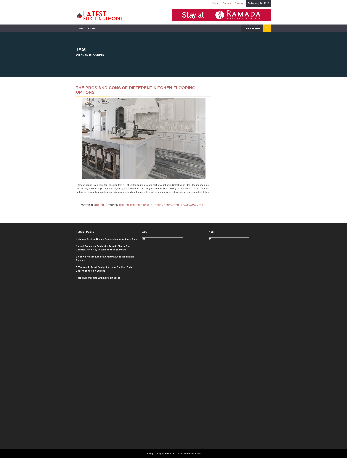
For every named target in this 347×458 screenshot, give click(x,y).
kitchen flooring (140, 205)
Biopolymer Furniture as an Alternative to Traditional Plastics (105, 258)
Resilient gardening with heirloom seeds (98, 278)
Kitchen (99, 205)
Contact (227, 3)
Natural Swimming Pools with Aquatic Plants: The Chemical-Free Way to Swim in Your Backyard (103, 248)
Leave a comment (192, 205)
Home (215, 3)
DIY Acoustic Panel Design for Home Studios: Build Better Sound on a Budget (104, 269)
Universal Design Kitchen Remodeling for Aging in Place (107, 239)
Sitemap (239, 3)
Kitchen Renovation (166, 205)
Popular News (253, 28)
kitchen (123, 205)
